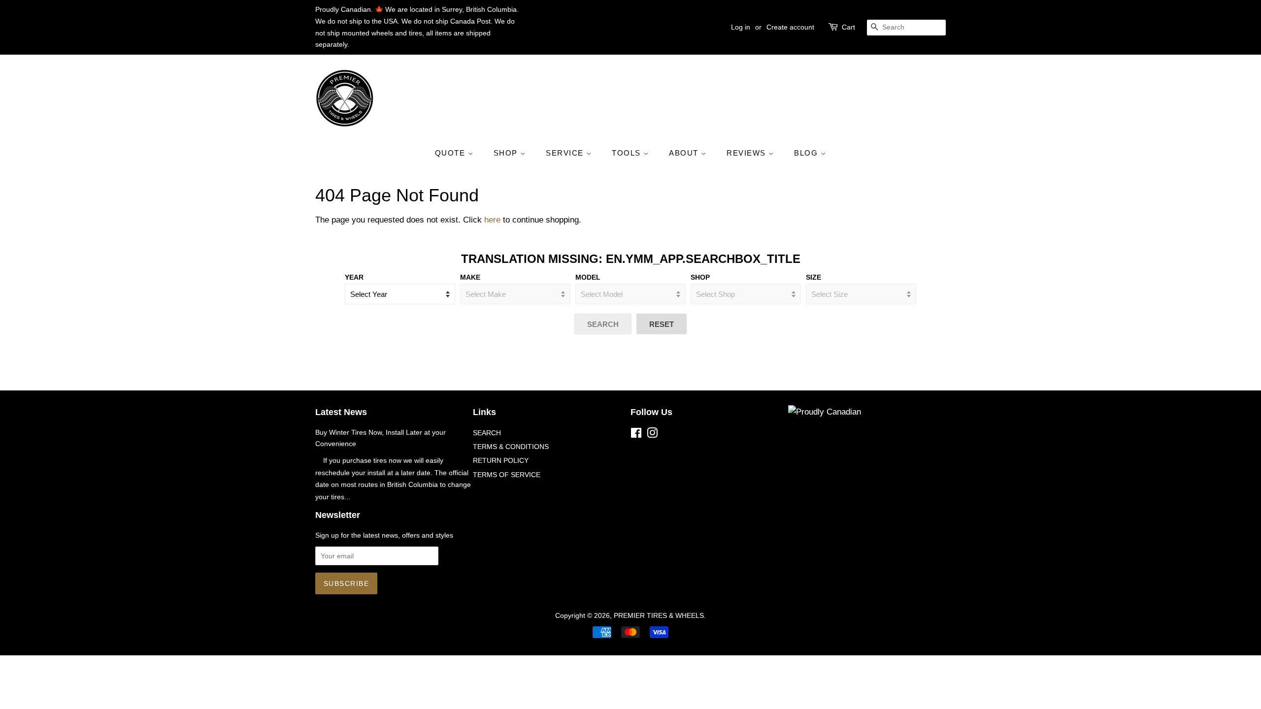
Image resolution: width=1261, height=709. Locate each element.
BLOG (807, 153)
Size (813, 277)
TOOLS (627, 153)
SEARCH (487, 433)
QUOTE (451, 153)
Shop (700, 277)
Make (470, 277)
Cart (848, 27)
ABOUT (685, 153)
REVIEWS (747, 153)
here (492, 220)
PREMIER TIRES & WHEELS (659, 615)
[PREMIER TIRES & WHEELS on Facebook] (636, 435)
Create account (790, 27)
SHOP (507, 153)
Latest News (341, 412)
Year (354, 277)
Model (587, 277)
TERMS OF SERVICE (506, 475)
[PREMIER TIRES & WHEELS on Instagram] (652, 435)
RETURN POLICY (501, 460)
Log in (740, 27)
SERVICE (566, 153)
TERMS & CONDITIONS (511, 447)
